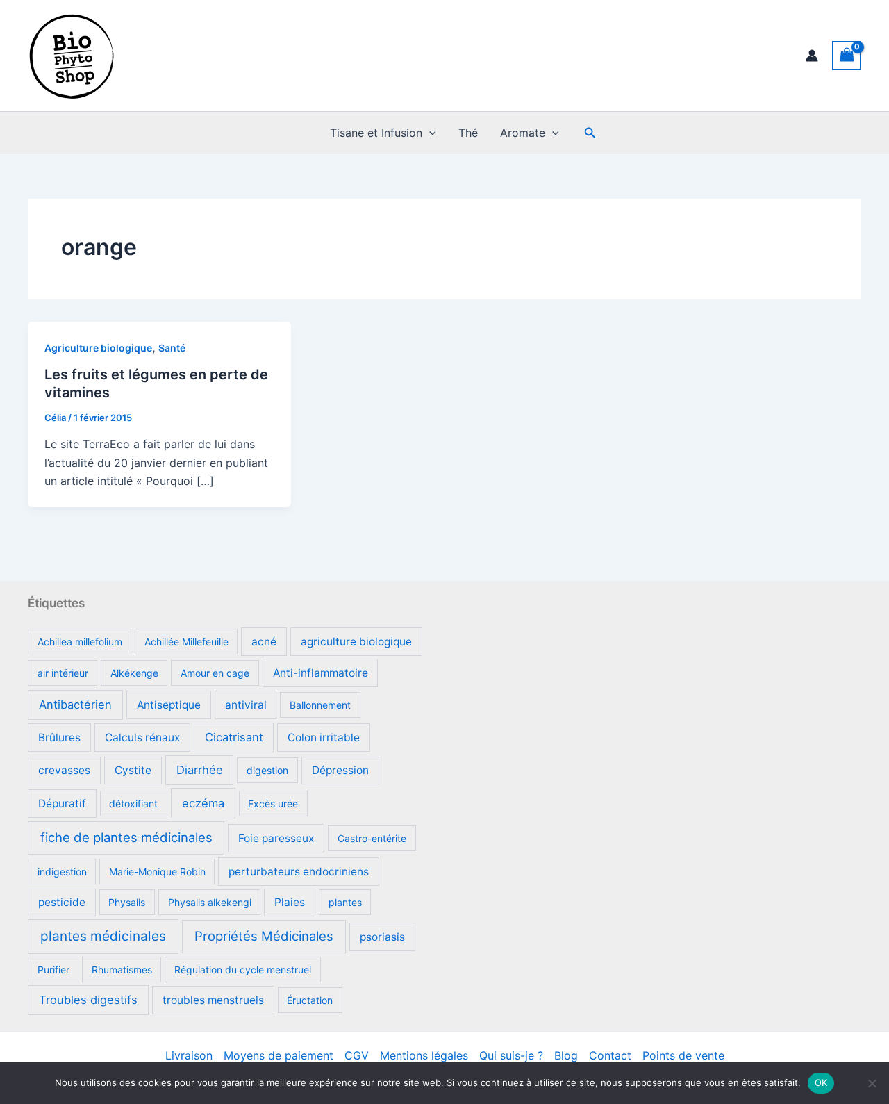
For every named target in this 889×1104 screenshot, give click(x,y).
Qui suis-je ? (511, 1055)
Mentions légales (424, 1055)
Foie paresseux (276, 838)
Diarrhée (199, 770)
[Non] (872, 1083)
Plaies (289, 902)
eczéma (203, 803)
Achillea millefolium (80, 642)
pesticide (61, 902)
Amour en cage (215, 673)
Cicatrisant (234, 737)
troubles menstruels (213, 1000)
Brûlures (59, 737)
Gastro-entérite (372, 838)
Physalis (126, 902)
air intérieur (63, 673)
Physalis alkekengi (209, 902)
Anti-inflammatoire (320, 672)
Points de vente (683, 1055)
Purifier (53, 969)
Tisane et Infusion (376, 133)
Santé (171, 348)
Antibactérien (75, 704)
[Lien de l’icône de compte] (812, 55)
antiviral (246, 704)
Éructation (310, 1000)
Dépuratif (62, 803)
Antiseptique (169, 704)
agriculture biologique (356, 641)
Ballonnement (320, 705)
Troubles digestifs (88, 1000)
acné (263, 641)
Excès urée (273, 803)
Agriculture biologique (98, 348)
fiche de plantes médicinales (126, 837)
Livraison (189, 1055)
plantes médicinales (103, 936)
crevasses (64, 770)
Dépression (340, 770)
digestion (267, 770)
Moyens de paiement (278, 1055)
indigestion (62, 872)
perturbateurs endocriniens (299, 871)
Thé (468, 133)
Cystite (133, 770)
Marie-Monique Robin (157, 872)
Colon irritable (324, 737)
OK (821, 1082)
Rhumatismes (122, 969)
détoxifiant (133, 803)
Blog (566, 1055)
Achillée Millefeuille (186, 642)
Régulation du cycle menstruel (242, 969)
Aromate (522, 133)
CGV (356, 1055)
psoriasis (382, 937)
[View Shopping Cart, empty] (846, 55)
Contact (610, 1055)
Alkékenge (134, 673)
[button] (429, 133)
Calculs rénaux (142, 737)
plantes (345, 902)
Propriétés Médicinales (263, 936)
